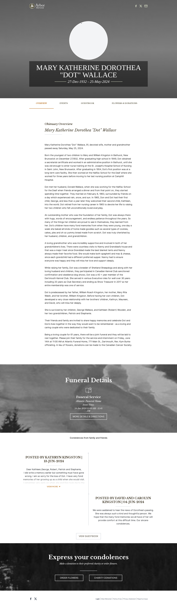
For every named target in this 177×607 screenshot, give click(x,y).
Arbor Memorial (106, 599)
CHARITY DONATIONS (105, 578)
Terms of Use (117, 599)
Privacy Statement (129, 599)
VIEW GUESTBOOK (88, 536)
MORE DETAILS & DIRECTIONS (88, 416)
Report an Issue (142, 599)
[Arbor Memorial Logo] (37, 6)
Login (98, 599)
